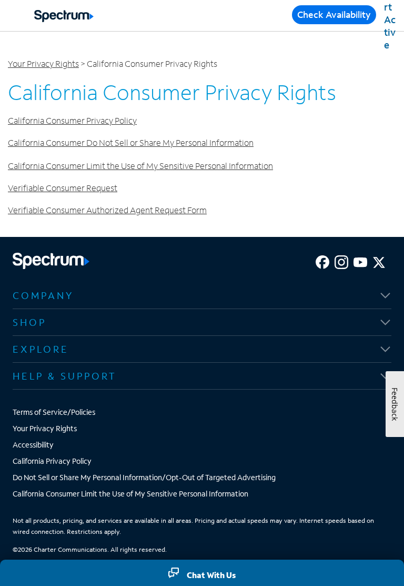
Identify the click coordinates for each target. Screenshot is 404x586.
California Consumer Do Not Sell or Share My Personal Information (131, 142)
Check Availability (334, 14)
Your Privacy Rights (43, 63)
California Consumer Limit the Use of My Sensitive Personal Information (140, 165)
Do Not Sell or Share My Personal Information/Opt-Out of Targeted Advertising (144, 477)
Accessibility (33, 445)
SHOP (29, 322)
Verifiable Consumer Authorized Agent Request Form (107, 209)
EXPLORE (41, 349)
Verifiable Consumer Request (62, 187)
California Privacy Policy (52, 461)
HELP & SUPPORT (65, 376)
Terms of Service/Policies (54, 412)
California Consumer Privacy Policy (72, 120)
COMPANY (43, 295)
